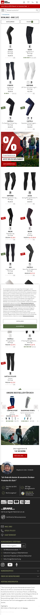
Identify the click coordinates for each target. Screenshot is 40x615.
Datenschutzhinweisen (28, 316)
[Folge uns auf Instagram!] (4, 565)
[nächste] (36, 407)
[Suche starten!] (37, 10)
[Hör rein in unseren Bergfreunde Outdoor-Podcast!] (18, 565)
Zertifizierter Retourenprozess (16, 517)
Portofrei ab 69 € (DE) (11, 488)
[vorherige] (4, 407)
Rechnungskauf (11, 493)
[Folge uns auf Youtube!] (11, 565)
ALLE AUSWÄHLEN (20, 326)
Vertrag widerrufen (9, 581)
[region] (20, 307)
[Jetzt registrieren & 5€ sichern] (20, 443)
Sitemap (25, 608)
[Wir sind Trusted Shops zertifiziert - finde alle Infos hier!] (23, 494)
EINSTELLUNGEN (20, 321)
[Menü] (3, 10)
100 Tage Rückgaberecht (30, 488)
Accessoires (5, 14)
